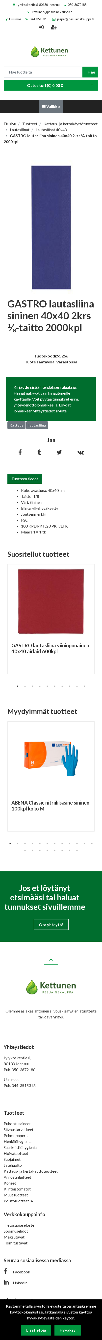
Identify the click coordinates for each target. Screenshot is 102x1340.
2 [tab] (25, 686)
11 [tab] (84, 843)
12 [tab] (91, 843)
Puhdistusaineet (17, 1123)
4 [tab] (39, 686)
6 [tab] (54, 686)
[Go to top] (51, 959)
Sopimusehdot (16, 1231)
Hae (91, 72)
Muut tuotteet (16, 1194)
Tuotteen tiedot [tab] (24, 478)
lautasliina (37, 425)
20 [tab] (77, 850)
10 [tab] (84, 686)
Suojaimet (12, 1159)
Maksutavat (14, 1237)
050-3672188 (77, 5)
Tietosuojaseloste (19, 1225)
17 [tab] (54, 850)
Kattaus (16, 425)
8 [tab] (69, 686)
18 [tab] (62, 850)
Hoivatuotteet (16, 1153)
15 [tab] (39, 850)
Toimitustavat (15, 1242)
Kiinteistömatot (17, 1189)
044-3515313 (39, 19)
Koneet (10, 1183)
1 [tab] (17, 686)
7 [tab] (62, 686)
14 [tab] (32, 850)
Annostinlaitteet (17, 1177)
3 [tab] (32, 686)
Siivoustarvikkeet (18, 1129)
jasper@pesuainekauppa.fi (75, 19)
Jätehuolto (13, 1165)
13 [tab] (25, 850)
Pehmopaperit (16, 1135)
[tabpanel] (51, 619)
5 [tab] (47, 686)
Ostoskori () (45, 85)
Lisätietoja (36, 1330)
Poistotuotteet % (18, 1200)
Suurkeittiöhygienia (20, 1147)
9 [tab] (77, 686)
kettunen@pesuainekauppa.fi (52, 12)
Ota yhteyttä (51, 924)
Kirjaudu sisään (28, 387)
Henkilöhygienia (17, 1141)
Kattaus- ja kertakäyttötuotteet (31, 1171)
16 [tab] (47, 850)
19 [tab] (69, 850)
